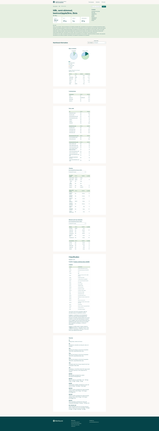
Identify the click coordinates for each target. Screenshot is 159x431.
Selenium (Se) (71, 245)
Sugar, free (70, 100)
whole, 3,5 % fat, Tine (75, 28)
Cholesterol (71, 122)
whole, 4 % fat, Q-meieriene (57, 26)
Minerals (93, 16)
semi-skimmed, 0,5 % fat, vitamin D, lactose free (90, 32)
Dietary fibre (71, 78)
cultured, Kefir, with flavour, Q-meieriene (93, 33)
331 (80, 99)
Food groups (91, 2)
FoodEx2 (70, 315)
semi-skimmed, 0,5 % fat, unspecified (83, 35)
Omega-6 (70, 121)
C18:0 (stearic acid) (72, 132)
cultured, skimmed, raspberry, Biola (58, 32)
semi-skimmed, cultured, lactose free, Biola (69, 33)
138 (75, 211)
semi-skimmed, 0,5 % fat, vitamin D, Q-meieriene (60, 35)
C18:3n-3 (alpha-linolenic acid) (73, 145)
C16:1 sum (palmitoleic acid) (73, 137)
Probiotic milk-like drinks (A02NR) (81, 261)
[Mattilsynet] (58, 421)
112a (75, 183)
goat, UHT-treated (94, 28)
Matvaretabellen (60, 2)
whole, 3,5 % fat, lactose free (78, 32)
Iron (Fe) (70, 242)
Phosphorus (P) (71, 237)
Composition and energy (96, 11)
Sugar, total (71, 97)
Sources (93, 20)
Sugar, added (71, 99)
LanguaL (70, 326)
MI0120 (76, 228)
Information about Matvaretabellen (76, 423)
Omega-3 (70, 119)
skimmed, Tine (89, 28)
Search (104, 6)
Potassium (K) (71, 233)
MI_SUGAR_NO (82, 97)
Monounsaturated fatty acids (73, 116)
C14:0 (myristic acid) (72, 129)
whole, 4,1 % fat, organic (100, 29)
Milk (59, 6)
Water (70, 83)
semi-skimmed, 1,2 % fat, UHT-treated (91, 29)
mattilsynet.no (73, 426)
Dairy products (55, 6)
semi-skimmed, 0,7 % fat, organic (58, 33)
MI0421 (76, 201)
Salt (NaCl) (70, 228)
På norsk (103, 2)
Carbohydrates (94, 13)
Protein (70, 80)
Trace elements (94, 17)
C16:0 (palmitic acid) (72, 130)
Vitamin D (70, 185)
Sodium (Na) (71, 231)
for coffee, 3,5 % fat (68, 28)
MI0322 (76, 179)
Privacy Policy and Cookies (75, 424)
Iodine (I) (70, 248)
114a (75, 75)
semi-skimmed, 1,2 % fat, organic (68, 32)
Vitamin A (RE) (71, 179)
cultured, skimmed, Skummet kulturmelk (67, 29)
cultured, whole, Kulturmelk (102, 28)
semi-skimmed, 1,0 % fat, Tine (82, 28)
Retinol (71, 181)
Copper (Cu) (71, 247)
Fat (69, 75)
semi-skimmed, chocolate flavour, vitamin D (98, 26)
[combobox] (96, 6)
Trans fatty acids (71, 114)
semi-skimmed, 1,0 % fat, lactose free (86, 26)
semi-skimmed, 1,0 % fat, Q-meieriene (81, 33)
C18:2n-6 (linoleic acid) (72, 143)
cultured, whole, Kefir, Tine (57, 29)
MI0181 (76, 77)
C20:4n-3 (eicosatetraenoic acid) (74, 151)
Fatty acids (93, 12)
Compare (91, 42)
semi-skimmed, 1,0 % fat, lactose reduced (79, 29)
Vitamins (93, 15)
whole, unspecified (102, 33)
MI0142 (76, 83)
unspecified (54, 28)
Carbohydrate (71, 77)
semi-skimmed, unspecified (61, 28)
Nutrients (98, 2)
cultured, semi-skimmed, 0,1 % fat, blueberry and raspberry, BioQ (71, 26)
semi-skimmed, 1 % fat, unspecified (73, 35)
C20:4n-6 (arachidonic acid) (73, 152)
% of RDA (88, 175)
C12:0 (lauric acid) (71, 127)
